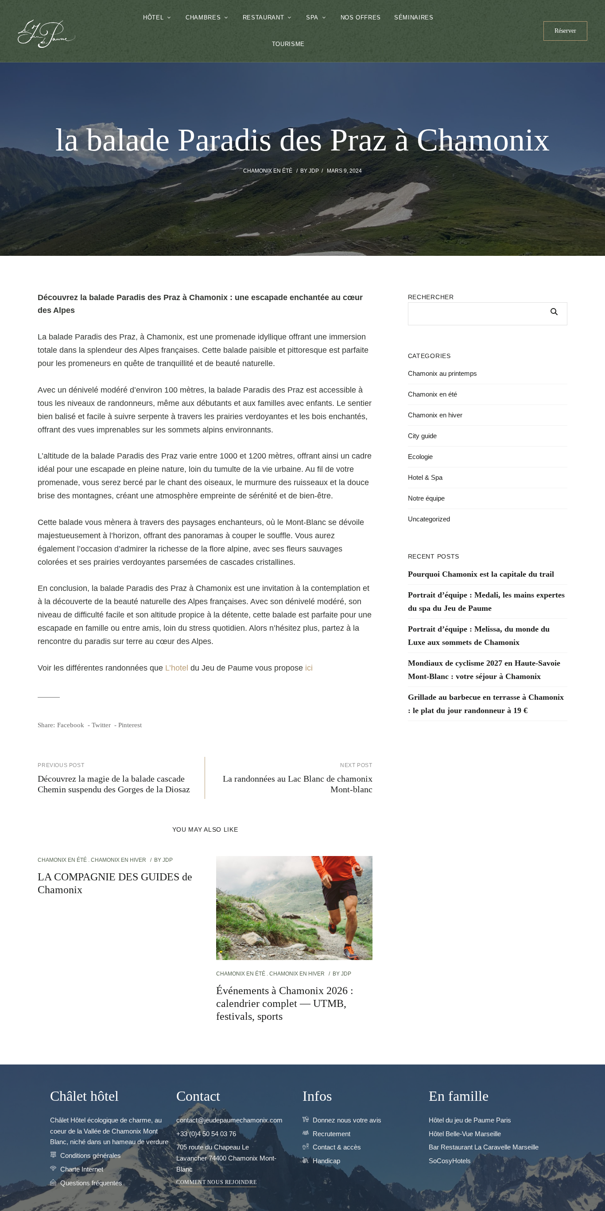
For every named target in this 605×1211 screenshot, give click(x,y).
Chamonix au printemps (442, 373)
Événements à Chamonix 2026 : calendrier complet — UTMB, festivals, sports (284, 1003)
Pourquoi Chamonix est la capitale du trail (481, 574)
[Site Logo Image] (46, 33)
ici (309, 667)
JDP (314, 171)
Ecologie (420, 456)
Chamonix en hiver (118, 860)
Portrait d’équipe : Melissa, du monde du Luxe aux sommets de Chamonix (479, 636)
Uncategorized (429, 519)
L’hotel (176, 667)
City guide (422, 436)
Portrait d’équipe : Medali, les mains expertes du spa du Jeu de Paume (486, 601)
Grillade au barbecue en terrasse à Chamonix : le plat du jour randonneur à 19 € (486, 704)
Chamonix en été (267, 171)
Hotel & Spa (425, 477)
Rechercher (431, 297)
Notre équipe (426, 498)
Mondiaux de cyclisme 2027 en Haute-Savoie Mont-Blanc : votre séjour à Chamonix (484, 670)
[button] (565, 31)
